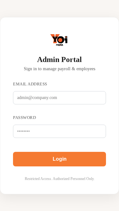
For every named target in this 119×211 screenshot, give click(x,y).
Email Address (30, 84)
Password (24, 117)
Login (60, 159)
